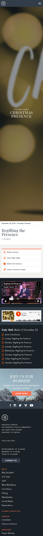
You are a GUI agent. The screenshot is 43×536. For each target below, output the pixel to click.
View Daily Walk (13, 258)
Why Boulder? (8, 472)
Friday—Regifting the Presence (17, 359)
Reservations (7, 505)
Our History (7, 489)
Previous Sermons (9, 524)
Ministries (6, 530)
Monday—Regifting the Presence (18, 343)
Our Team (6, 477)
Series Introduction (12, 335)
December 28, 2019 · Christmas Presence (16, 223)
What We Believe (9, 485)
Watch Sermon (13, 252)
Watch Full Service (14, 264)
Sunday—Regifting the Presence (18, 339)
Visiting (5, 493)
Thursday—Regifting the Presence (18, 355)
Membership (7, 497)
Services (6, 517)
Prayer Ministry (8, 533)
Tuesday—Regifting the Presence (18, 347)
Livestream (6, 520)
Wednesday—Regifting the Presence (19, 351)
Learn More (21, 393)
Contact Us (11, 460)
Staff (4, 481)
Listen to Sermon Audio (16, 269)
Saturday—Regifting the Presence (18, 363)
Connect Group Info (11, 511)
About (4, 469)
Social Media (7, 501)
